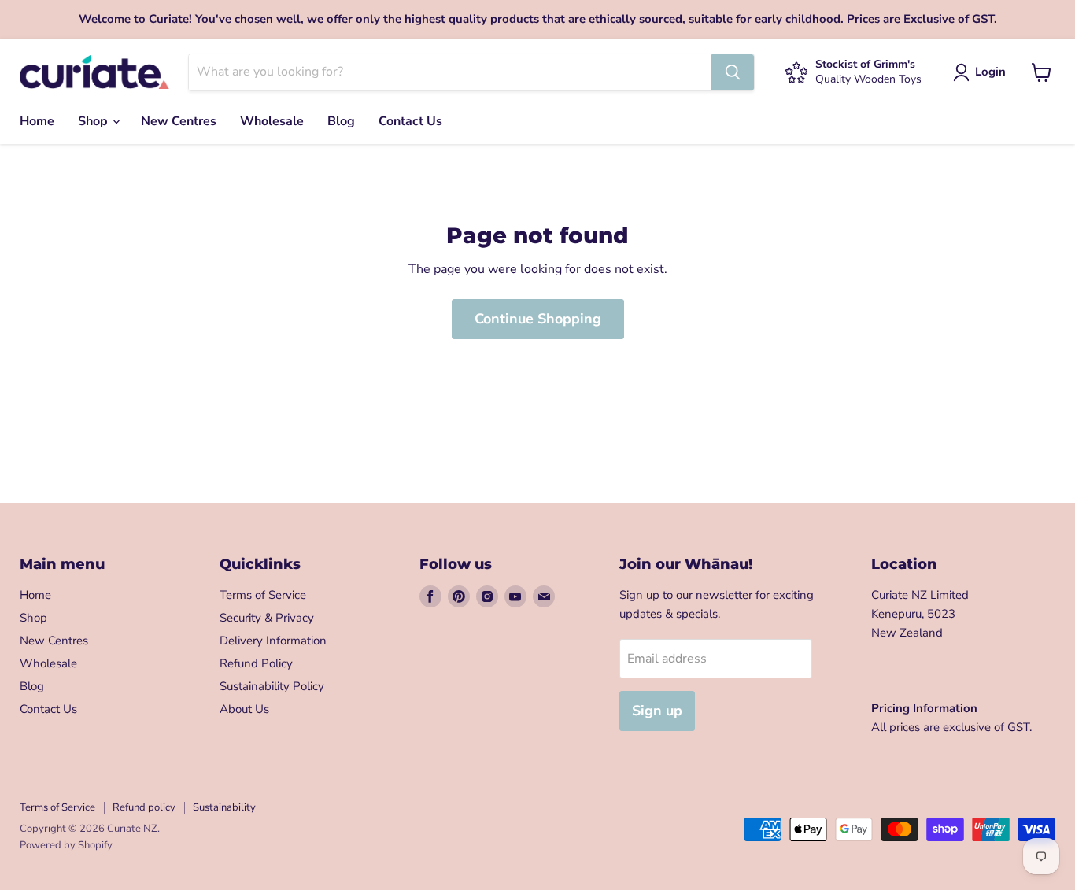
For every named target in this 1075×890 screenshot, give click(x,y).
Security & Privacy (267, 618)
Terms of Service (263, 595)
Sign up (657, 710)
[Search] (732, 72)
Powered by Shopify (66, 845)
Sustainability (224, 807)
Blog (341, 121)
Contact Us (410, 121)
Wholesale (272, 121)
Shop (94, 121)
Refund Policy (256, 663)
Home (37, 121)
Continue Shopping (538, 318)
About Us (244, 709)
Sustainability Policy (272, 686)
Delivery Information (273, 640)
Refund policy (144, 807)
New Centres (178, 121)
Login (990, 71)
